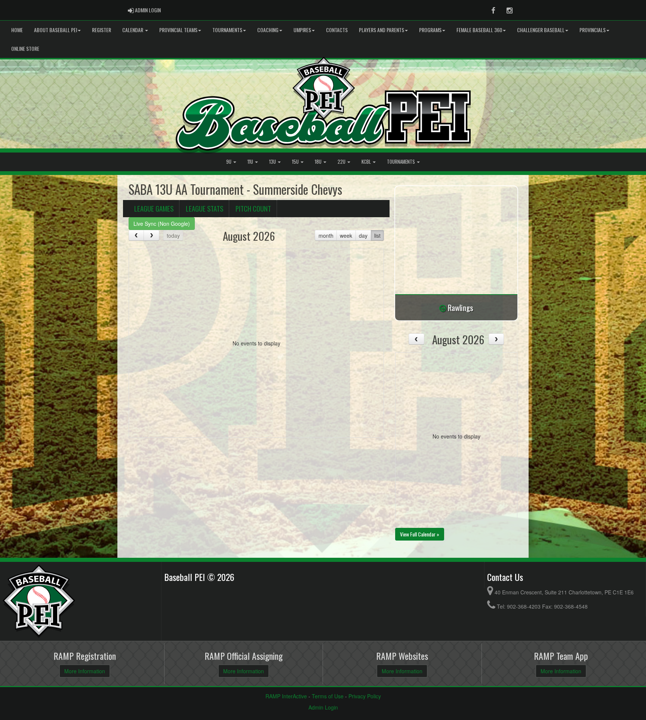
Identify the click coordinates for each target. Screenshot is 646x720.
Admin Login (323, 707)
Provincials (592, 30)
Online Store (25, 48)
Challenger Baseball (541, 30)
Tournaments (227, 30)
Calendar (133, 30)
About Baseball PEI (55, 30)
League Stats (204, 208)
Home (17, 30)
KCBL (367, 161)
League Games (153, 208)
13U (273, 161)
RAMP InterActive (286, 696)
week (346, 235)
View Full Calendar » (419, 534)
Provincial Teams (178, 30)
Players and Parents (381, 30)
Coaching (268, 30)
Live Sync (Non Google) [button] (161, 223)
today (173, 235)
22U (342, 161)
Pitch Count (253, 208)
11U (250, 161)
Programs (430, 30)
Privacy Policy (364, 696)
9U (229, 161)
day (363, 235)
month (326, 235)
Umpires (302, 30)
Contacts (337, 30)
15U (296, 161)
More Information (84, 671)
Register (101, 30)
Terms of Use (328, 696)
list (377, 235)
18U (319, 161)
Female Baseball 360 (479, 30)
